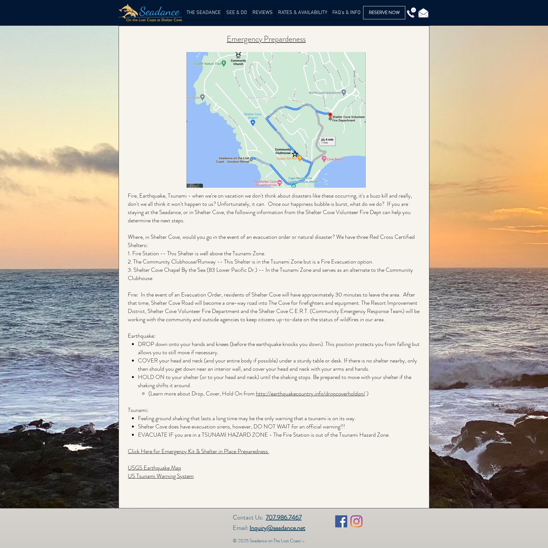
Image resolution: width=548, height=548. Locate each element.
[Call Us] (411, 12)
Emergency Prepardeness (266, 39)
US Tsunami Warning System (161, 476)
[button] (236, 12)
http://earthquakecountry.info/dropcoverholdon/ (310, 393)
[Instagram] (356, 521)
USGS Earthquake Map (154, 468)
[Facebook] (341, 521)
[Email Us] (423, 12)
